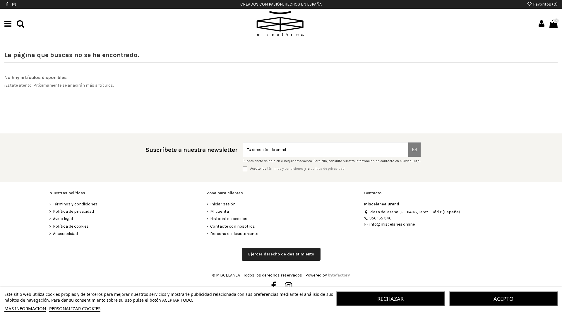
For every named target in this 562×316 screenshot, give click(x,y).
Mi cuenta (219, 211)
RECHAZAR (390, 298)
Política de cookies (71, 226)
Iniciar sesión (223, 204)
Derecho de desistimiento (234, 233)
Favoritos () (545, 4)
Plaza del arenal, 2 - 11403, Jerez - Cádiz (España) (414, 211)
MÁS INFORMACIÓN (25, 308)
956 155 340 (380, 218)
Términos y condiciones (75, 204)
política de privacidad (328, 169)
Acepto (503, 298)
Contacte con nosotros (232, 226)
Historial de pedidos (228, 218)
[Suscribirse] (414, 149)
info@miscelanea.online (392, 224)
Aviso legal (63, 218)
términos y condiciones (285, 169)
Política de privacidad (73, 211)
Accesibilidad (65, 233)
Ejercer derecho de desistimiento (281, 254)
